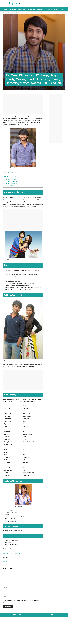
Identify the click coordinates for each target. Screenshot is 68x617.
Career (5, 9)
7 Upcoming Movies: (9, 185)
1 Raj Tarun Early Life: (10, 172)
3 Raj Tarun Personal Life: (11, 177)
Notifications (31, 9)
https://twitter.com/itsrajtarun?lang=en (13, 553)
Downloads (13, 9)
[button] (63, 9)
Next (51, 614)
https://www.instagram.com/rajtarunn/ (13, 561)
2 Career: (6, 174)
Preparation (40, 9)
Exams (19, 9)
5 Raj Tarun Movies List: (11, 181)
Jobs (24, 9)
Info (55, 9)
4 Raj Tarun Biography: (10, 179)
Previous (17, 614)
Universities (49, 9)
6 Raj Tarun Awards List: (10, 183)
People (4, 13)
